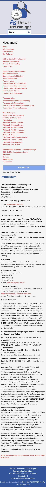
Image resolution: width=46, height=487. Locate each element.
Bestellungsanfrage (11, 61)
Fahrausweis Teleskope (12, 93)
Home (5, 47)
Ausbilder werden (10, 78)
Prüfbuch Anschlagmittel (13, 123)
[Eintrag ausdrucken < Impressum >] (2, 181)
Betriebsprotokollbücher (13, 76)
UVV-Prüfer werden (10, 74)
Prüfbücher (7, 120)
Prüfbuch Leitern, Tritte (12, 140)
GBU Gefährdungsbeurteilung (15, 152)
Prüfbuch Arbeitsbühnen (13, 125)
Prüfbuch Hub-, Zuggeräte (13, 132)
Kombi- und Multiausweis (13, 115)
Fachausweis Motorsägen (13, 103)
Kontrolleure (8, 52)
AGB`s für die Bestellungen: (14, 59)
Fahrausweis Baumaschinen (14, 86)
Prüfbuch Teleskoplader (13, 142)
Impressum (7, 162)
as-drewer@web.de (15, 204)
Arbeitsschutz (8, 49)
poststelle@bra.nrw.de (16, 283)
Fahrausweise (8, 81)
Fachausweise (9, 98)
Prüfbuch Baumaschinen (13, 127)
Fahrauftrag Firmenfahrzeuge (15, 108)
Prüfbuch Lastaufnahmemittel (15, 137)
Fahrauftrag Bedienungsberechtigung (18, 105)
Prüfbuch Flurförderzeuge (13, 130)
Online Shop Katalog (11, 64)
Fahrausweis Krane (11, 91)
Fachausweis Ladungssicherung (16, 101)
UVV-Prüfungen (9, 113)
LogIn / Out (7, 66)
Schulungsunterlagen (12, 118)
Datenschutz (8, 159)
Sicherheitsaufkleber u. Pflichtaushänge (19, 149)
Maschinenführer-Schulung (14, 71)
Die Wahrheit (8, 54)
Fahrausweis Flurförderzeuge (15, 88)
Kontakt (6, 157)
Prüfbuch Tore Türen (11, 145)
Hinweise (6, 154)
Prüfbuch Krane (9, 135)
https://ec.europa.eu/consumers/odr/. (16, 294)
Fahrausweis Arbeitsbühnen (14, 83)
